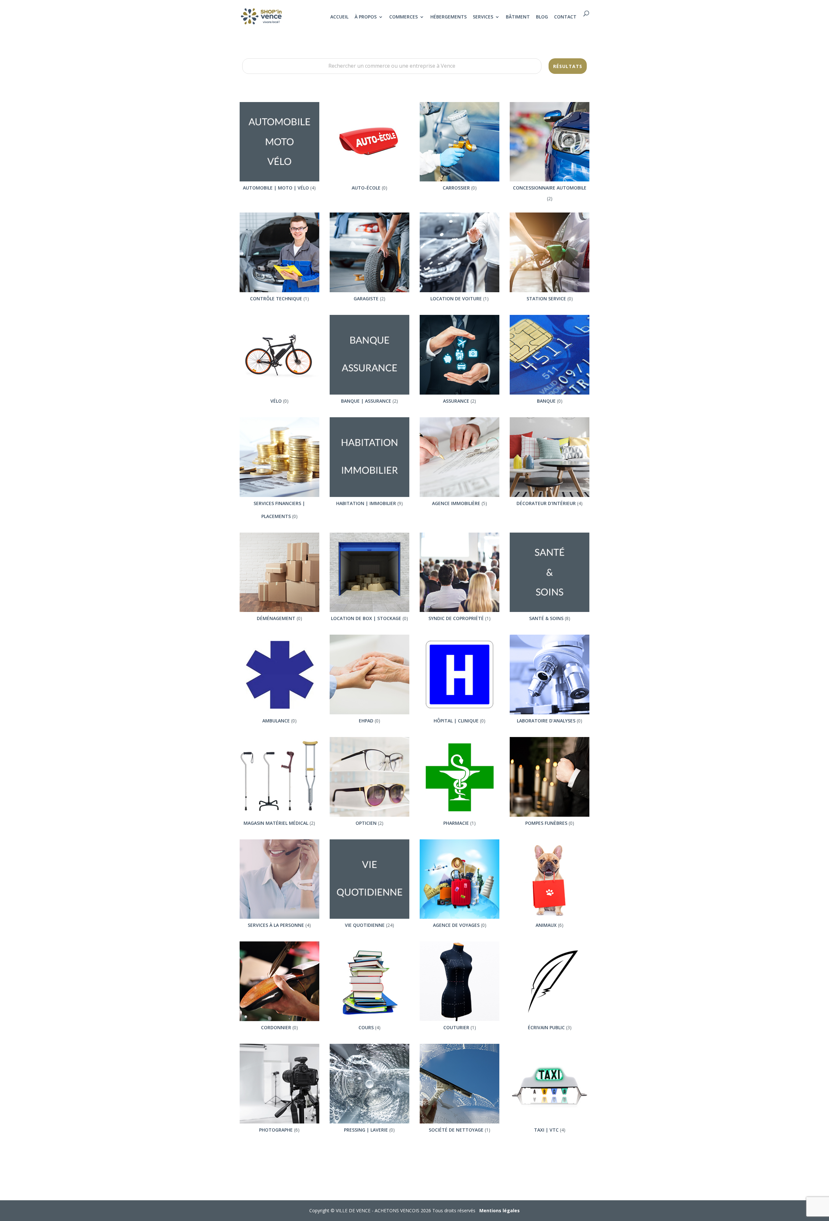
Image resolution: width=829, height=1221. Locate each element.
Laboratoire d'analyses (546, 721)
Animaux (546, 925)
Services (483, 17)
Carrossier (456, 188)
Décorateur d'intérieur (546, 503)
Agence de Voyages (456, 925)
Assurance (456, 401)
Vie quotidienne (365, 925)
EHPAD (366, 721)
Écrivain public (546, 1027)
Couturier (456, 1027)
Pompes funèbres (546, 823)
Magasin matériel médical (276, 823)
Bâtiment (518, 17)
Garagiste (366, 298)
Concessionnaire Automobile (549, 188)
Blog (542, 17)
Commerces (403, 17)
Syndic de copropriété (456, 618)
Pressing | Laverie (366, 1130)
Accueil (339, 17)
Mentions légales (499, 1210)
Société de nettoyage (456, 1130)
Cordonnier (276, 1027)
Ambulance (276, 721)
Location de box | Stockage (366, 618)
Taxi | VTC (546, 1130)
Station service (546, 298)
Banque (546, 401)
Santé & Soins (546, 618)
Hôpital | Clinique (456, 721)
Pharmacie (456, 823)
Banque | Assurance (366, 401)
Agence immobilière (456, 503)
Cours (366, 1027)
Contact (565, 17)
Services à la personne (276, 925)
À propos (366, 17)
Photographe (276, 1130)
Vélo (276, 401)
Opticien (366, 823)
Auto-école (366, 188)
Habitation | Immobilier (366, 503)
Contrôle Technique (276, 298)
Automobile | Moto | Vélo (276, 188)
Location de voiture (456, 298)
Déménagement (276, 618)
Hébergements (448, 17)
